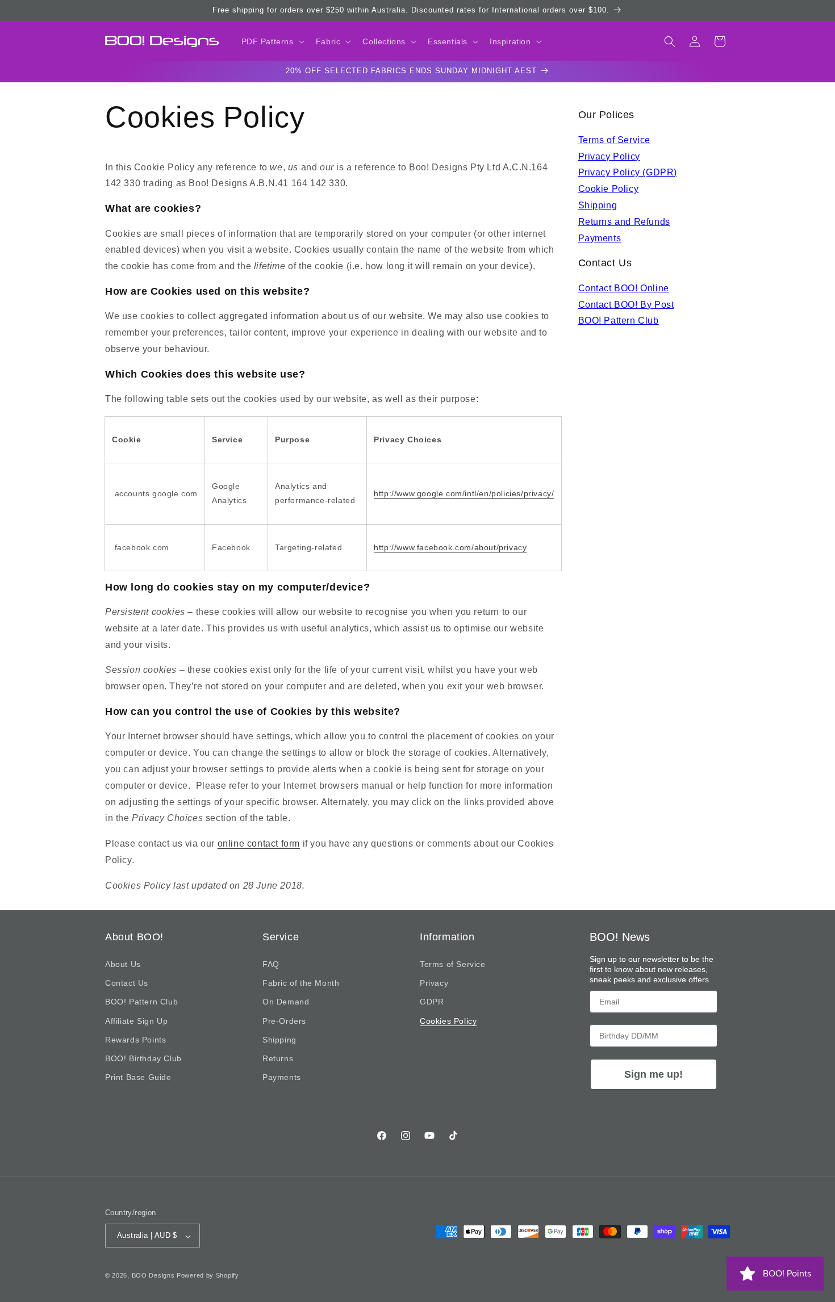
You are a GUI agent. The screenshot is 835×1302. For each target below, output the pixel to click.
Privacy (434, 983)
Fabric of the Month (300, 983)
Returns (277, 1058)
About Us (123, 964)
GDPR (432, 1002)
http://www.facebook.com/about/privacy (450, 547)
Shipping (597, 205)
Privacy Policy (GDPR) (628, 172)
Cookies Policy (448, 1020)
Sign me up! (653, 1074)
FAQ (270, 964)
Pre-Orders (284, 1020)
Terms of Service (614, 140)
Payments (599, 238)
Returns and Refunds (624, 222)
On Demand (285, 1002)
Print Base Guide (138, 1077)
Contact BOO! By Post (626, 304)
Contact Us (126, 983)
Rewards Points (135, 1039)
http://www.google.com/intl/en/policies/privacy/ (464, 493)
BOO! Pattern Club (618, 320)
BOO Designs (153, 1275)
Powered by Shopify (208, 1275)
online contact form (259, 844)
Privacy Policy (609, 156)
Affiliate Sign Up (136, 1020)
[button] (272, 41)
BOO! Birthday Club (143, 1058)
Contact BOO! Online (623, 288)
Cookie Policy (608, 189)
